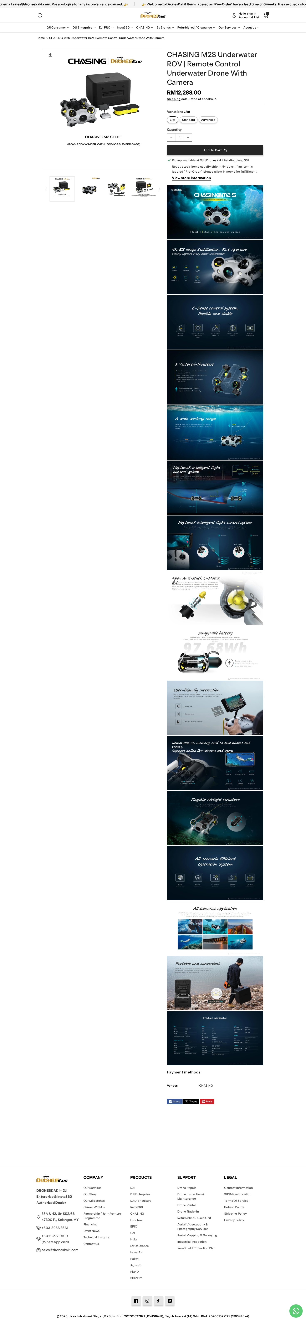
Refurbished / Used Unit (194, 1218)
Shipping (174, 99)
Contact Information (238, 1188)
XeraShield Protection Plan (196, 1248)
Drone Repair (186, 1188)
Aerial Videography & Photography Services (192, 1227)
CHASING (137, 1213)
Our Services (92, 1188)
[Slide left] (46, 189)
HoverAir (136, 1252)
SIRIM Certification (237, 1194)
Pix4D (134, 1272)
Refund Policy (234, 1207)
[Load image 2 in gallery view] (89, 189)
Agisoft (135, 1265)
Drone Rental (186, 1205)
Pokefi (134, 1259)
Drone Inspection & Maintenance (191, 1196)
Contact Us (91, 1244)
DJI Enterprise (140, 1194)
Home (40, 38)
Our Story (90, 1194)
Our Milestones (94, 1201)
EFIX (133, 1226)
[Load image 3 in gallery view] (116, 189)
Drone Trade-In (188, 1211)
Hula (133, 1239)
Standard (188, 120)
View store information (191, 178)
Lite (172, 120)
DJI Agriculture (141, 1201)
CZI (132, 1233)
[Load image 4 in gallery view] (143, 189)
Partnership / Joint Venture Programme (102, 1216)
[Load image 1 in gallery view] (62, 189)
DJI (132, 1188)
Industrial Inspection (191, 1242)
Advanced (208, 120)
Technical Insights (96, 1237)
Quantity (174, 129)
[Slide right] (160, 189)
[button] (40, 15)
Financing (90, 1224)
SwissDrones (139, 1246)
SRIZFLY (136, 1278)
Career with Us (94, 1207)
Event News (91, 1231)
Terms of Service (236, 1201)
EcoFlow (136, 1220)
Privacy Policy (234, 1220)
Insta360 (136, 1207)
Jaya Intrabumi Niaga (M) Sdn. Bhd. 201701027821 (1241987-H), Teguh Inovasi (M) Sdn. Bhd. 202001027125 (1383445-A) (159, 1316)
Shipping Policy (235, 1213)
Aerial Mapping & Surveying (197, 1235)
